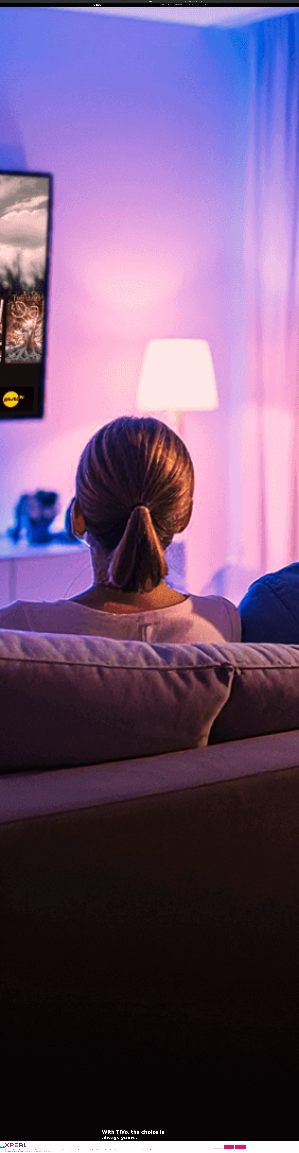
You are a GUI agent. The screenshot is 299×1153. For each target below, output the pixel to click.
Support (178, 4)
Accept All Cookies (240, 1147)
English (202, 1)
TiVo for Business (190, 1)
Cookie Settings (218, 1147)
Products (165, 4)
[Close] (296, 1147)
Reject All (229, 1147)
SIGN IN (190, 4)
